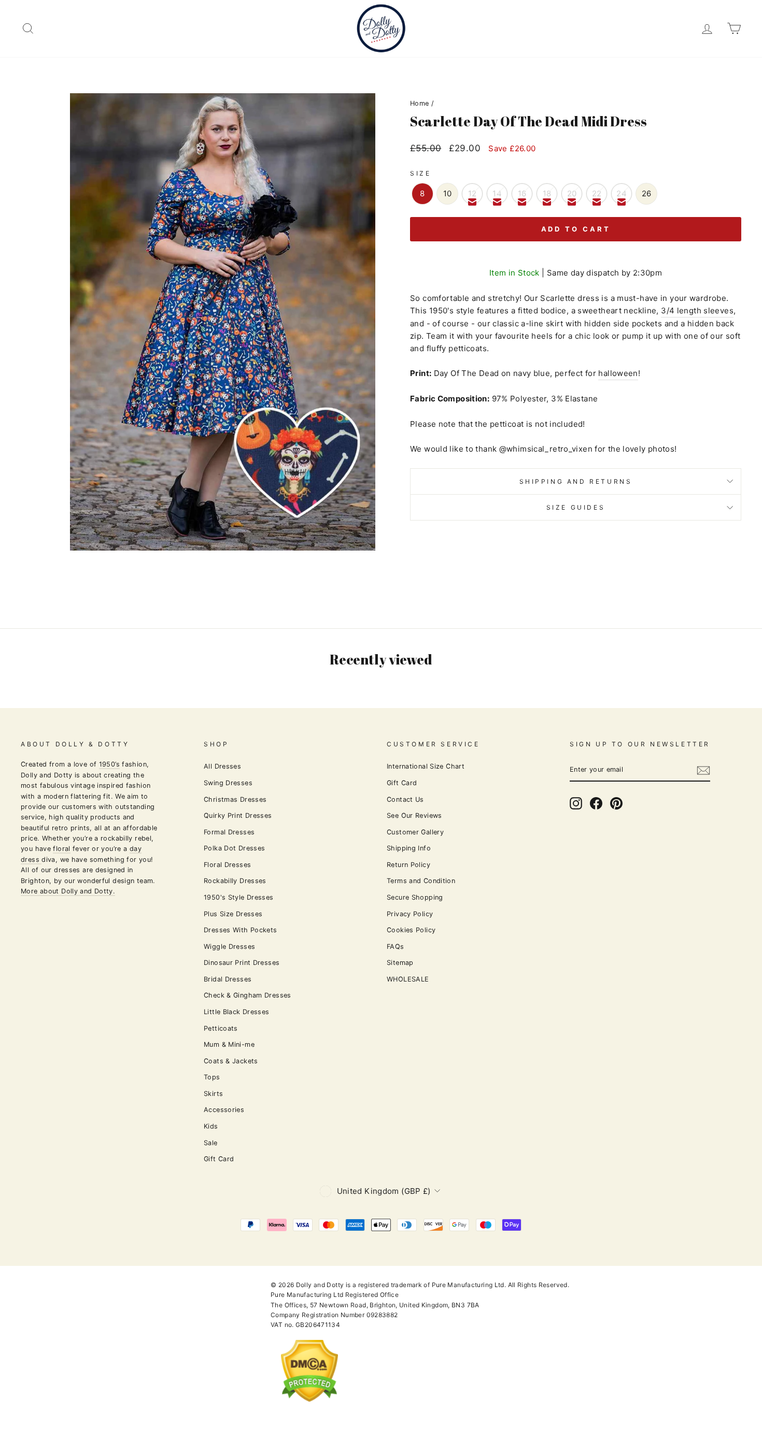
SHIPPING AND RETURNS (575, 481)
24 (621, 193)
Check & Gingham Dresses (247, 995)
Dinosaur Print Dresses (241, 962)
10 (447, 193)
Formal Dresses (229, 832)
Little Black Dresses (237, 1012)
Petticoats (221, 1028)
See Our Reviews (414, 815)
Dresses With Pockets (240, 930)
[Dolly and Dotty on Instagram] (576, 803)
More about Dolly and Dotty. (68, 891)
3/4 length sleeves (697, 310)
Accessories (224, 1110)
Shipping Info (409, 848)
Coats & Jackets (231, 1061)
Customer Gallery (415, 832)
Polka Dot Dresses (234, 848)
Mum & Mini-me (229, 1044)
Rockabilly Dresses (235, 881)
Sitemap (400, 962)
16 (522, 193)
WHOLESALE (408, 979)
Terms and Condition (421, 881)
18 (547, 193)
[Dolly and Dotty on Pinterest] (616, 803)
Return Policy (408, 865)
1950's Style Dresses (239, 897)
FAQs (395, 946)
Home (419, 103)
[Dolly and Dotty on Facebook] (596, 803)
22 (597, 193)
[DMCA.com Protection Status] (309, 1410)
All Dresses (222, 766)
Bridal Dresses (227, 979)
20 (572, 193)
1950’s (109, 764)
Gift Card (219, 1159)
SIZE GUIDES (575, 507)
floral (61, 849)
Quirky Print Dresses (238, 815)
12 (472, 193)
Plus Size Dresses (233, 914)
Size (420, 173)
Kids (211, 1126)
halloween (618, 373)
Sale (211, 1143)
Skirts (213, 1094)
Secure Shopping (415, 897)
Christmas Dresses (235, 799)
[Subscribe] (703, 770)
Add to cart (576, 229)
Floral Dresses (227, 865)
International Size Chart (425, 766)
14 (497, 193)
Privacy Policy (410, 914)
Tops (212, 1077)
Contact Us (405, 799)
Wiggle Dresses (229, 946)
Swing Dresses (228, 783)
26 (647, 193)
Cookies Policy (411, 930)
